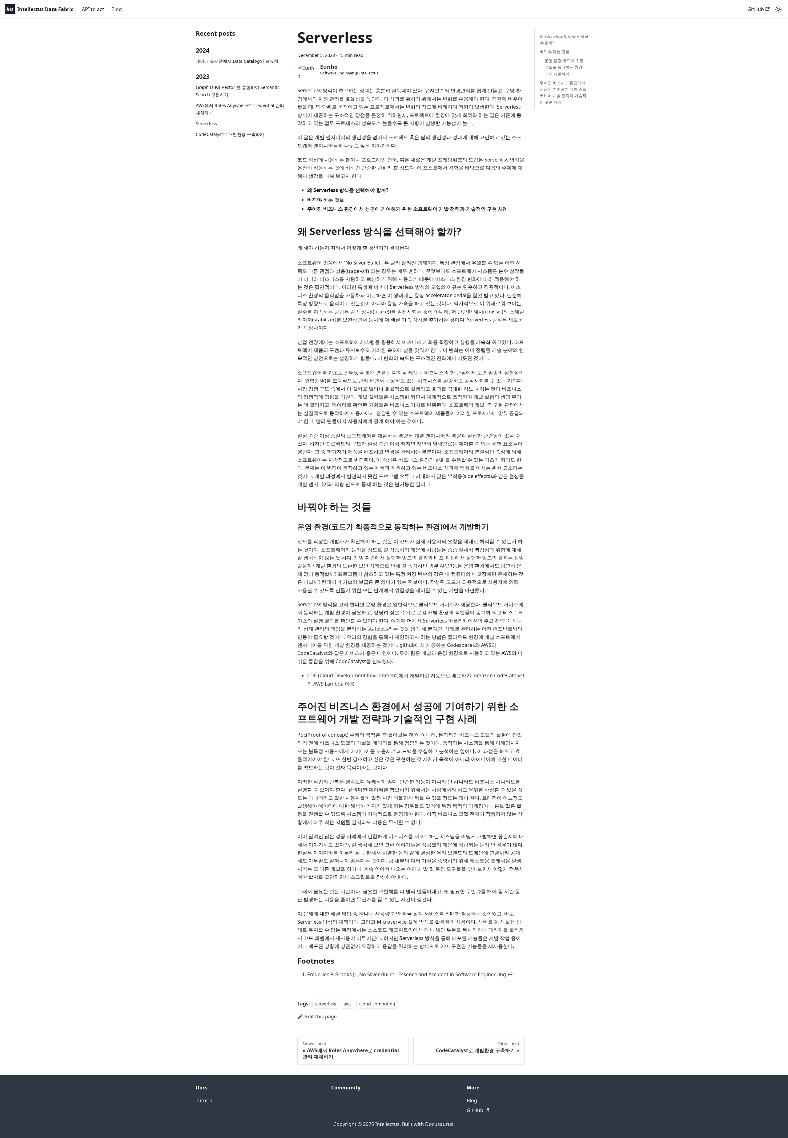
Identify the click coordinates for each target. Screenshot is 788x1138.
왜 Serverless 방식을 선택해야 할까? (564, 40)
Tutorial (205, 1100)
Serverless (206, 123)
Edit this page (321, 1016)
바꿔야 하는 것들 (554, 51)
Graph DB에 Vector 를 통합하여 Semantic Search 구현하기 (237, 90)
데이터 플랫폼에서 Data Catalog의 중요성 (237, 61)
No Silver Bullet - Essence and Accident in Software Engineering (432, 974)
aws (348, 1004)
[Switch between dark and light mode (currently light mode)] (778, 9)
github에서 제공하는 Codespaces (437, 645)
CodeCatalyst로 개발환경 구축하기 (230, 134)
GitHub (755, 9)
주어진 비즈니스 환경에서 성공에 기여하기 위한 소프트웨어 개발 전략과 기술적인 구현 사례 (563, 92)
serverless (325, 1004)
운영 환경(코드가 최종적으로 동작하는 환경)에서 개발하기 (564, 67)
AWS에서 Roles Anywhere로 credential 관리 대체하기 (240, 109)
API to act (93, 9)
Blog (116, 9)
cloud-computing (377, 1004)
